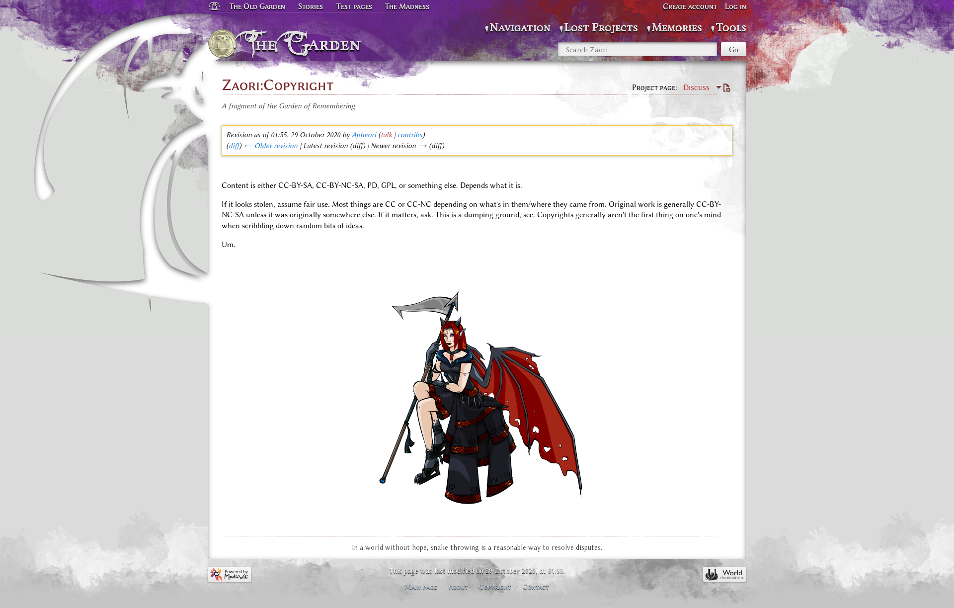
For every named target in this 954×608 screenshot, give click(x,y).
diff (234, 145)
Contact (536, 586)
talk (386, 134)
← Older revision (270, 145)
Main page (421, 586)
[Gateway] (214, 6)
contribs (410, 134)
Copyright (495, 586)
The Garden (306, 43)
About (458, 586)
